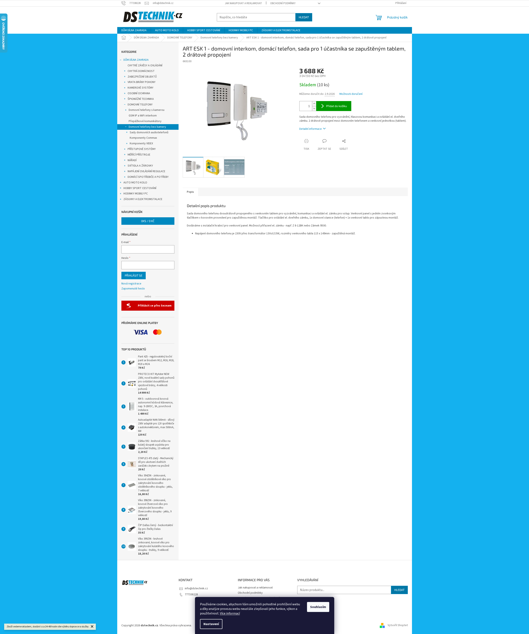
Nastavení (211, 624)
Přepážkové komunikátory (145, 121)
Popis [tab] (190, 192)
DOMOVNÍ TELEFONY (140, 105)
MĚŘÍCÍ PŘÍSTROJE (139, 155)
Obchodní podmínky (283, 3)
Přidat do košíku (336, 106)
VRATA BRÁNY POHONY (141, 82)
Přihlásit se (133, 275)
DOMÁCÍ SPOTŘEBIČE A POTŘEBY (148, 177)
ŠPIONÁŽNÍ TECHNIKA (141, 99)
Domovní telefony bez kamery (147, 127)
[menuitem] (134, 30)
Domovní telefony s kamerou (146, 110)
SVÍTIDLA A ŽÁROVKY (140, 166)
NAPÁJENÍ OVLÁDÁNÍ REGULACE (146, 171)
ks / (147, 221)
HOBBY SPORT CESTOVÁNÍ (139, 188)
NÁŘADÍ (132, 160)
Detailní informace (310, 129)
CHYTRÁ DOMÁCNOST (141, 71)
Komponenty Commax (143, 138)
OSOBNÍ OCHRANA (139, 93)
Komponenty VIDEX (141, 143)
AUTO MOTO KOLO (135, 182)
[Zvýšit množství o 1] (314, 103)
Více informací (230, 613)
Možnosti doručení (351, 94)
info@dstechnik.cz (196, 588)
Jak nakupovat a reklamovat (243, 3)
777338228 (191, 594)
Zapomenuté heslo (133, 289)
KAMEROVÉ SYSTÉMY (140, 88)
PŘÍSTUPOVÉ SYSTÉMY (142, 149)
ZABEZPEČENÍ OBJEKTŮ (142, 77)
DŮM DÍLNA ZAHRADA (136, 60)
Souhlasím (318, 607)
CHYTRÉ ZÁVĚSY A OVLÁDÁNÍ (145, 65)
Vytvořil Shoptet (398, 625)
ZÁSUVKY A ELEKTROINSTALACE (142, 199)
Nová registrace (131, 284)
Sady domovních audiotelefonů (149, 132)
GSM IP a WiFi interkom (143, 116)
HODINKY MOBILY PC (135, 194)
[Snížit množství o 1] (314, 108)
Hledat (304, 17)
